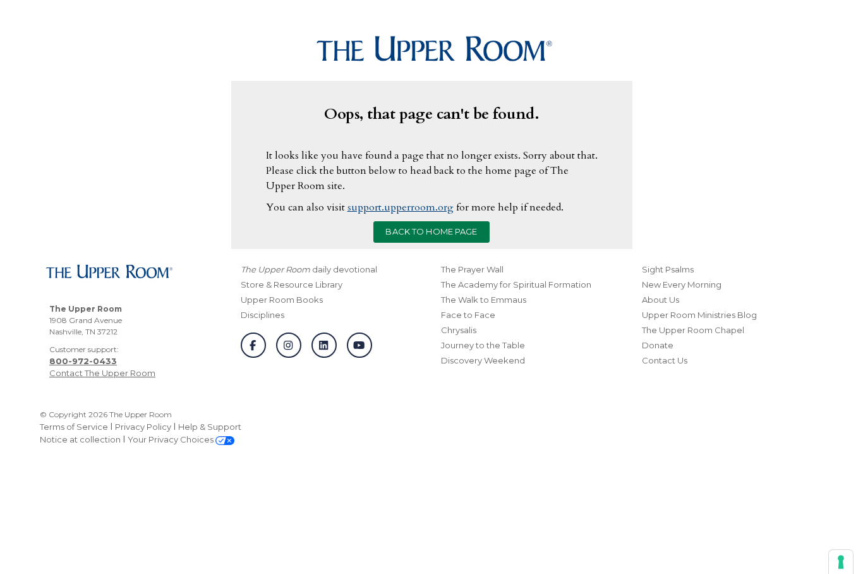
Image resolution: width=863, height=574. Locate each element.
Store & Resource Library (291, 284)
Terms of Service (74, 427)
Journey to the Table (483, 345)
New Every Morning (681, 284)
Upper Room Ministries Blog (699, 315)
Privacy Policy (143, 427)
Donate (657, 345)
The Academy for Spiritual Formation (516, 284)
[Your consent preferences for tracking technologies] (841, 562)
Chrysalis (458, 330)
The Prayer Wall (472, 269)
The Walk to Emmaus (483, 300)
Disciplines (262, 315)
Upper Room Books (282, 300)
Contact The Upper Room (102, 373)
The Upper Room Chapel (693, 330)
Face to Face (468, 315)
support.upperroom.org (400, 207)
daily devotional (309, 269)
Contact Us (664, 360)
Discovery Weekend (483, 360)
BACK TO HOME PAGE (431, 231)
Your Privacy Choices (171, 439)
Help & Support (209, 427)
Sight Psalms (668, 269)
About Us (660, 300)
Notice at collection (80, 439)
